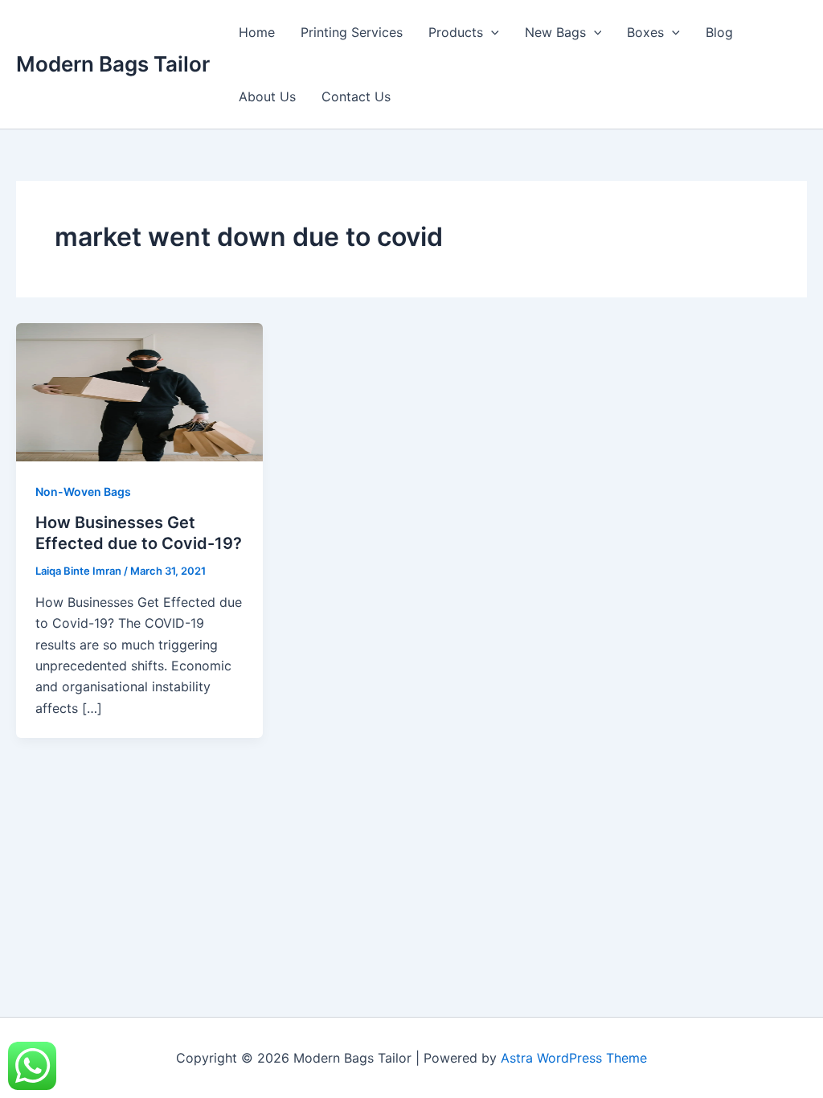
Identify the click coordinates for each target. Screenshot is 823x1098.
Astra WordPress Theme (574, 1058)
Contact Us (356, 96)
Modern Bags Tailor (113, 63)
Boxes (645, 32)
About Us (267, 96)
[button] (491, 32)
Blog (719, 32)
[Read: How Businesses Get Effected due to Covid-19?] (139, 391)
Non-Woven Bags (83, 491)
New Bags (555, 32)
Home (257, 32)
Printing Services (352, 32)
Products (455, 32)
